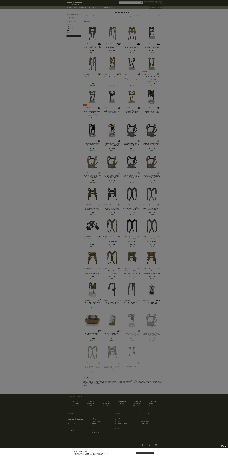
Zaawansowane (125, 452)
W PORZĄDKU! (145, 452)
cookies (105, 453)
